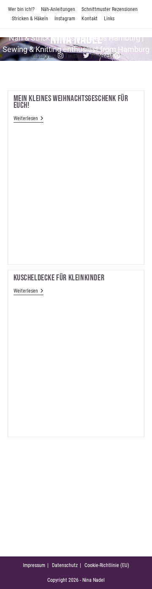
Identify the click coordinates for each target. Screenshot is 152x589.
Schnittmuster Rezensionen (109, 9)
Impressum (34, 565)
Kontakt (89, 19)
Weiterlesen (28, 119)
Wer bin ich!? (21, 9)
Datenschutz (65, 565)
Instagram (64, 19)
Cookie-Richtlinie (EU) (106, 565)
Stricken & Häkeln (30, 19)
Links (109, 19)
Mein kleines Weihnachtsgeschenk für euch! (71, 101)
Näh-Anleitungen (58, 9)
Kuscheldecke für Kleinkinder (59, 278)
